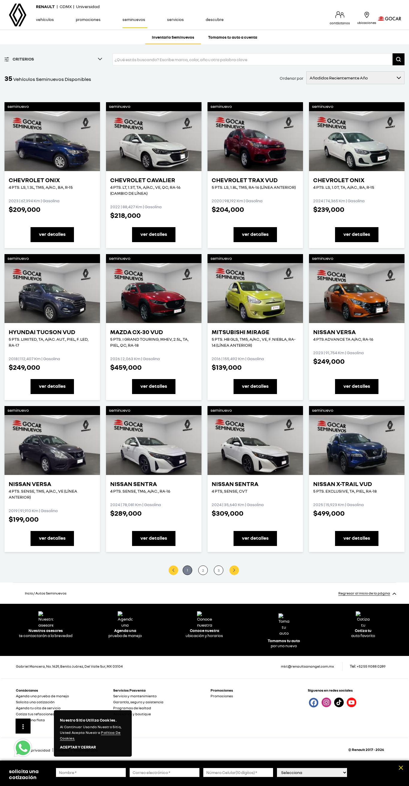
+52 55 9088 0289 (371, 666)
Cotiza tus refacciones (35, 714)
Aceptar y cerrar (78, 747)
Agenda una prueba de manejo (42, 696)
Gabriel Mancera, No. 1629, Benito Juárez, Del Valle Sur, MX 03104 (69, 666)
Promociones (88, 19)
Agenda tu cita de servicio (38, 708)
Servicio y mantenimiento (135, 696)
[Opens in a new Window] (313, 702)
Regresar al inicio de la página (364, 593)
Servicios (175, 19)
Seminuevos (133, 19)
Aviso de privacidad (33, 750)
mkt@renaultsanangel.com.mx (307, 666)
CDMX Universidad (68, 6)
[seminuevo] (52, 141)
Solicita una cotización (35, 702)
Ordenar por (291, 78)
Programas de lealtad (132, 708)
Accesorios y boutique (132, 714)
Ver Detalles (52, 234)
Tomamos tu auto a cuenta (232, 37)
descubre (215, 19)
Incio (29, 593)
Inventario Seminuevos (173, 37)
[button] (399, 59)
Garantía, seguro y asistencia (138, 702)
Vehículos (45, 19)
